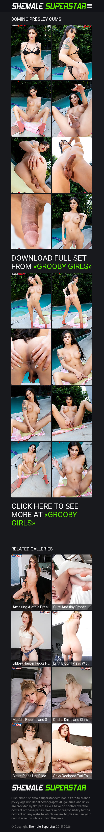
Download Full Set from (51, 262)
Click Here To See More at (45, 514)
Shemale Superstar (42, 826)
